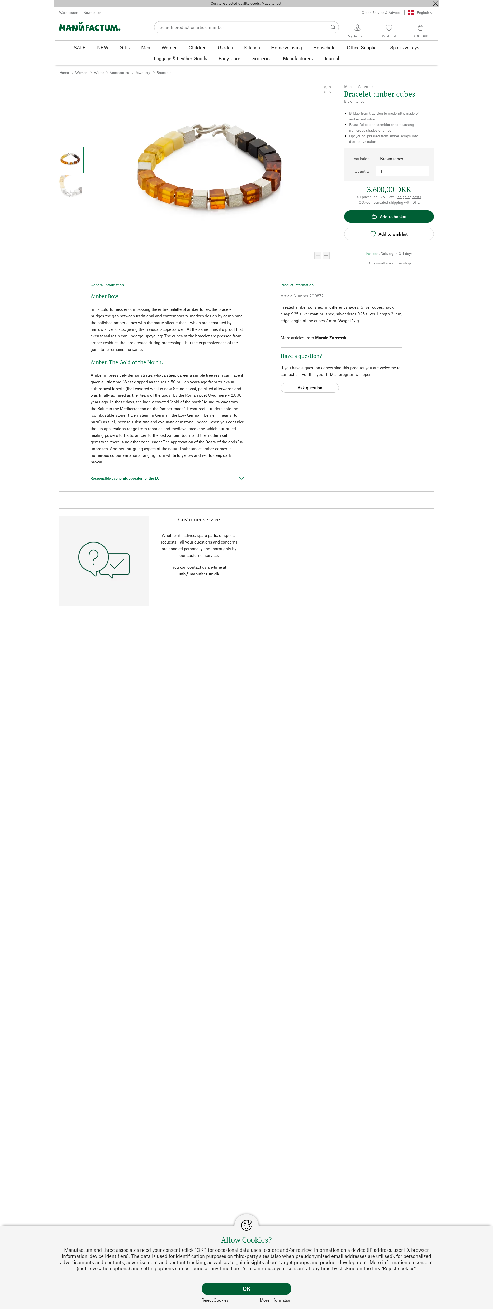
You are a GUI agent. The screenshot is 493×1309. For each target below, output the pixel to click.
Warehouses (69, 12)
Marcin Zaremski (331, 337)
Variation (362, 158)
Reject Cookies (215, 1299)
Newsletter (92, 12)
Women (81, 72)
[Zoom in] (326, 255)
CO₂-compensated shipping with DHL (389, 202)
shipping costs (409, 197)
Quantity (362, 171)
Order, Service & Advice (381, 12)
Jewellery (142, 72)
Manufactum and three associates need (107, 1250)
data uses (250, 1250)
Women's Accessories (111, 72)
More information (275, 1299)
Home (64, 72)
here (236, 1268)
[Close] (435, 3)
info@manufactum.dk (199, 573)
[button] (327, 90)
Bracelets (164, 72)
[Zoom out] (317, 255)
